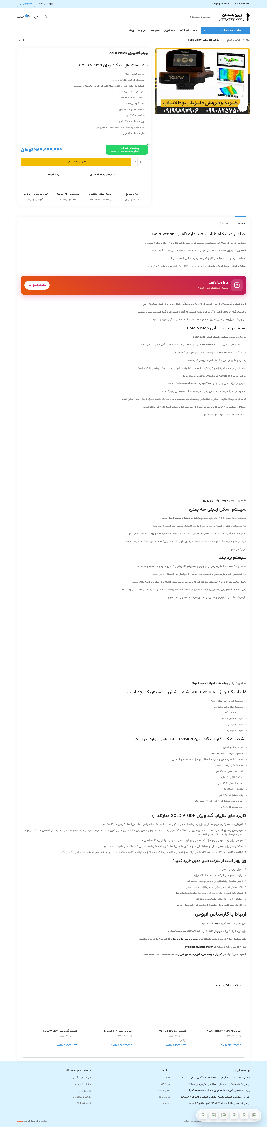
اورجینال (218, 931)
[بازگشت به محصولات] (23, 40)
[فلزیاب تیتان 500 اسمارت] (106, 1009)
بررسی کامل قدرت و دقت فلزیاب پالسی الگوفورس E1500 (219, 1084)
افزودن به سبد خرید (76, 162)
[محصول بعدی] (19, 40)
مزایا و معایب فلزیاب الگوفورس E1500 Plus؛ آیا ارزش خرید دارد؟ (216, 1078)
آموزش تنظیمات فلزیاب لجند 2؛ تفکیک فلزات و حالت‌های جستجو (215, 1097)
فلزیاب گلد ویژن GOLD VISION (60, 1031)
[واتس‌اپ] (244, 1115)
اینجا (216, 924)
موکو (20, 1121)
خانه (248, 40)
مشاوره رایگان (26, 3)
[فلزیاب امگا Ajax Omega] (160, 1009)
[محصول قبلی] (28, 40)
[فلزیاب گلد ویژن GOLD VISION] (51, 1009)
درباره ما (166, 1103)
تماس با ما (164, 1097)
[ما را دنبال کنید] (133, 285)
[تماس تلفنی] (254, 1115)
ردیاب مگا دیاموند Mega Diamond (210, 683)
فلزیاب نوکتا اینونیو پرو (215, 501)
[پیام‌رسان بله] (223, 1115)
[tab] (240, 222)
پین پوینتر (85, 1091)
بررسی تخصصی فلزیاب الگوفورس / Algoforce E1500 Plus (219, 1091)
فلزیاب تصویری (83, 1084)
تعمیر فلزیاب (184, 955)
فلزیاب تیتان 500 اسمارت (117, 1031)
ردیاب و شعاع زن (232, 40)
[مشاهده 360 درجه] (242, 96)
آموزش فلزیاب (214, 955)
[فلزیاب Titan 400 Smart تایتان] (215, 1009)
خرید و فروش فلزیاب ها (185, 939)
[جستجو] (45, 17)
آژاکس (182, 1040)
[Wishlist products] (35, 17)
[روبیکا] (203, 1115)
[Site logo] (233, 17)
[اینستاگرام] (234, 1115)
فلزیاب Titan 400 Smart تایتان (223, 1031)
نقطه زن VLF (84, 1103)
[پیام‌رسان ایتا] (213, 1115)
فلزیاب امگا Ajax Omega (172, 1031)
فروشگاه (165, 1084)
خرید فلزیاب (199, 955)
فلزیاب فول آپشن (81, 1078)
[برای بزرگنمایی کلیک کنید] (242, 106)
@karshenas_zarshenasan (199, 947)
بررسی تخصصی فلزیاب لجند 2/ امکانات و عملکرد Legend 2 (219, 1103)
